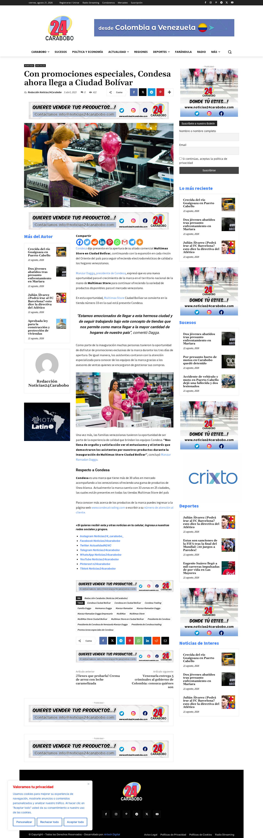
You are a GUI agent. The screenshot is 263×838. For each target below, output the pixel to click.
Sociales (40, 65)
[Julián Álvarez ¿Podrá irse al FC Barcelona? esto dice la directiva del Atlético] (61, 298)
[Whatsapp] (117, 242)
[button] (229, 51)
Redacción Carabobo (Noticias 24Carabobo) (106, 598)
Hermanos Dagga (103, 608)
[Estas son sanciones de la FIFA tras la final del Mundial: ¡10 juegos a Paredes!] (228, 545)
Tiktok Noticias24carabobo (98, 568)
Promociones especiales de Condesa (95, 629)
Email (182, 145)
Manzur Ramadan (124, 608)
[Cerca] (88, 784)
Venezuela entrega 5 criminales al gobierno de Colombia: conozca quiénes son (152, 681)
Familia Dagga (84, 608)
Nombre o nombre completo (197, 131)
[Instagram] (211, 3)
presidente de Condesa (111, 273)
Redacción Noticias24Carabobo (44, 92)
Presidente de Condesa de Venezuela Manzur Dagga (102, 624)
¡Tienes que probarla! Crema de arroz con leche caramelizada (98, 679)
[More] (169, 92)
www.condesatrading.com (108, 507)
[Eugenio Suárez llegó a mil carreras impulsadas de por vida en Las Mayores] (228, 568)
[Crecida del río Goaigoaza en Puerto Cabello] (61, 252)
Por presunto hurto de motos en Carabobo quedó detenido (200, 360)
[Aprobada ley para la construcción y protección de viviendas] (61, 324)
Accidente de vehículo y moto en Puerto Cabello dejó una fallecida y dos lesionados (201, 381)
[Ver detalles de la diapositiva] (217, 500)
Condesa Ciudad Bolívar (99, 602)
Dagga (153, 332)
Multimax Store (114, 298)
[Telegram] (221, 3)
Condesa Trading (153, 602)
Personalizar (24, 822)
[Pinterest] (216, 3)
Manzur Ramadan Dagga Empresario (95, 613)
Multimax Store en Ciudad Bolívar (127, 619)
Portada (29, 65)
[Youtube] (232, 3)
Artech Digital (112, 834)
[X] (226, 3)
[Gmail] (124, 242)
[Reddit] (94, 242)
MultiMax (121, 613)
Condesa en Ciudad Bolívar (127, 602)
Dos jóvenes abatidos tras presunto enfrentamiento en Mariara (39, 275)
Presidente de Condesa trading (146, 624)
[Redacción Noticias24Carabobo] (47, 364)
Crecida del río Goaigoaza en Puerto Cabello (39, 252)
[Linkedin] (102, 242)
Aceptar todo (75, 822)
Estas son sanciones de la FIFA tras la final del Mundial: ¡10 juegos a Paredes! (200, 545)
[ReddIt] (156, 640)
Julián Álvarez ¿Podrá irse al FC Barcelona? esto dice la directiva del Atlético (41, 301)
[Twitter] (87, 242)
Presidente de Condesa (158, 619)
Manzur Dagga (85, 273)
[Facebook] (205, 3)
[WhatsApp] (138, 640)
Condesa (81, 248)
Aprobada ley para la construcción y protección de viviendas (39, 327)
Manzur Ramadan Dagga (148, 608)
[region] (50, 805)
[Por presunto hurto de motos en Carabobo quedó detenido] (228, 361)
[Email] (165, 640)
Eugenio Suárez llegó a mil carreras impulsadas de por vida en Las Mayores (201, 568)
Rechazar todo (49, 822)
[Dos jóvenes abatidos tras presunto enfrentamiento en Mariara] (61, 272)
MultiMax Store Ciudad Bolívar (92, 619)
